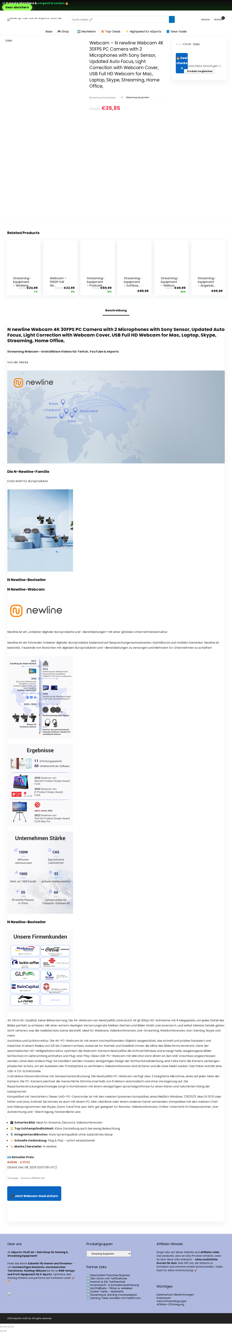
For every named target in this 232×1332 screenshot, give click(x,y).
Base (48, 31)
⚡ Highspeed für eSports (143, 31)
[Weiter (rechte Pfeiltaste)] (5, 1330)
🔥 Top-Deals (110, 31)
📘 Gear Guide (176, 31)
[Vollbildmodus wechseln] (5, 1326)
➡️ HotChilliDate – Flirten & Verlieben (109, 1288)
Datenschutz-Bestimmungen (175, 1294)
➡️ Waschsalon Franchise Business (108, 1275)
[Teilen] (8, 1326)
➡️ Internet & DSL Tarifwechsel (105, 1282)
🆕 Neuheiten (86, 31)
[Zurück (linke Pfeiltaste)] (1, 1330)
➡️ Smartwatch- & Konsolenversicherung (112, 1285)
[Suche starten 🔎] (172, 19)
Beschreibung (116, 310)
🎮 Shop (63, 31)
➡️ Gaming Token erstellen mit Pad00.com (113, 1298)
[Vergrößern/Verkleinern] (1, 1326)
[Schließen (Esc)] (12, 1326)
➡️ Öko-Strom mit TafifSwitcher (106, 1278)
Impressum (164, 1298)
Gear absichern (17, 7)
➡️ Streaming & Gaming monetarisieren (111, 1295)
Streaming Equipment (137, 97)
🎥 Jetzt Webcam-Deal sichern (34, 1196)
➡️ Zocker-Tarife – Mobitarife (105, 1291)
